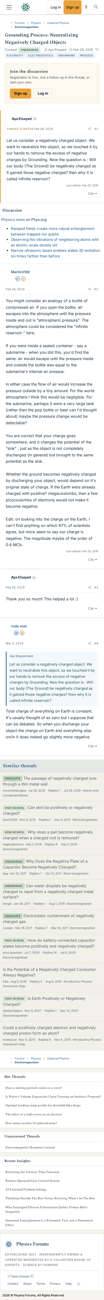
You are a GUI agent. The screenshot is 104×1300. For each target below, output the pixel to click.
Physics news (13, 219)
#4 (96, 643)
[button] (89, 129)
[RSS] (78, 1284)
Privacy (55, 1283)
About (27, 1283)
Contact (12, 1283)
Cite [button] (91, 193)
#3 (96, 587)
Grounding (66, 55)
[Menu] (9, 7)
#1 (96, 129)
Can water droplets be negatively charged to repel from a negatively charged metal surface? (48, 891)
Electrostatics (40, 55)
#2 (96, 289)
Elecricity (15, 55)
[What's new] (86, 7)
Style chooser (20, 1276)
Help (68, 1283)
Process (86, 55)
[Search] (96, 7)
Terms (40, 1283)
